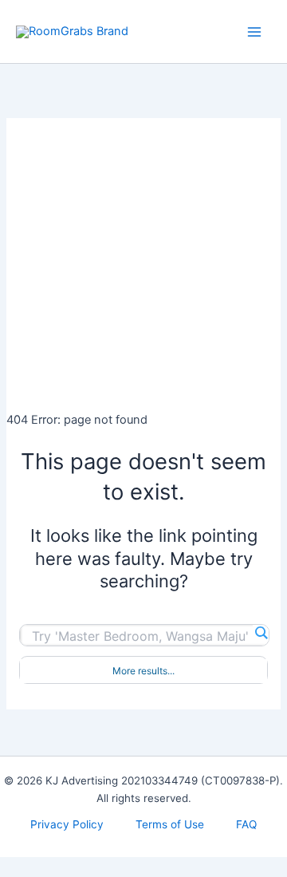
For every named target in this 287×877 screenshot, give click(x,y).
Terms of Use (170, 824)
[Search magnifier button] (261, 633)
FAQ (246, 824)
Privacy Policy (67, 824)
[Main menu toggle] (254, 32)
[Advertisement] (143, 261)
